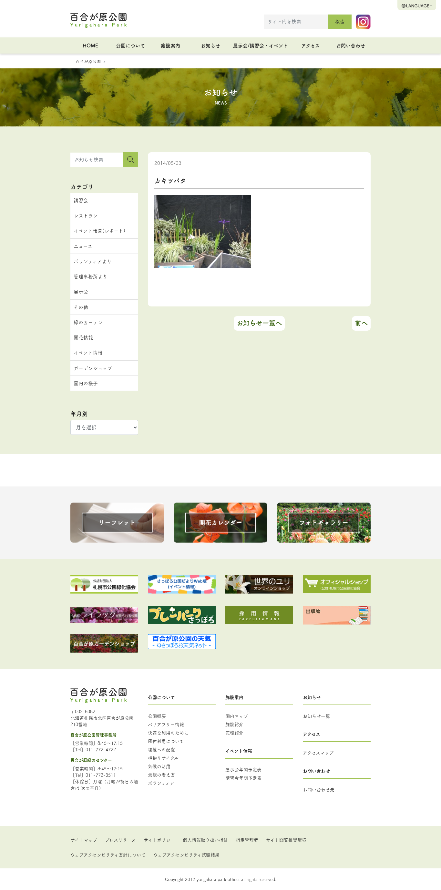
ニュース (83, 246)
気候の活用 (159, 766)
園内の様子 (86, 383)
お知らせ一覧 (316, 716)
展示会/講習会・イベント (260, 45)
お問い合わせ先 (318, 789)
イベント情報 (88, 352)
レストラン (86, 215)
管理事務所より (91, 276)
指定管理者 (247, 839)
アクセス (310, 45)
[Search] (130, 159)
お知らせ (210, 45)
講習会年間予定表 (243, 778)
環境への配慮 (161, 749)
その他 (81, 307)
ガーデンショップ (93, 368)
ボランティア (161, 783)
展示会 (81, 291)
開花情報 (83, 337)
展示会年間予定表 (243, 769)
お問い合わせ (350, 45)
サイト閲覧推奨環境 (286, 839)
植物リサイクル (163, 758)
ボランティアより (93, 261)
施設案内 (170, 45)
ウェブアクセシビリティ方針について (108, 854)
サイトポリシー (159, 839)
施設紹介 (234, 724)
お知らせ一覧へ (259, 322)
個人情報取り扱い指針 (205, 839)
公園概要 (157, 716)
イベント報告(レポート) (99, 230)
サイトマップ (83, 839)
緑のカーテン (88, 322)
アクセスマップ (318, 752)
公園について (130, 45)
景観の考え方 (161, 774)
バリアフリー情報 (166, 724)
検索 (340, 21)
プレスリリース (120, 839)
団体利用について (166, 741)
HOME (90, 45)
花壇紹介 (234, 732)
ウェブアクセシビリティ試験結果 (186, 854)
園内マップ (236, 716)
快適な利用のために (168, 732)
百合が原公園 (88, 61)
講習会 (81, 200)
